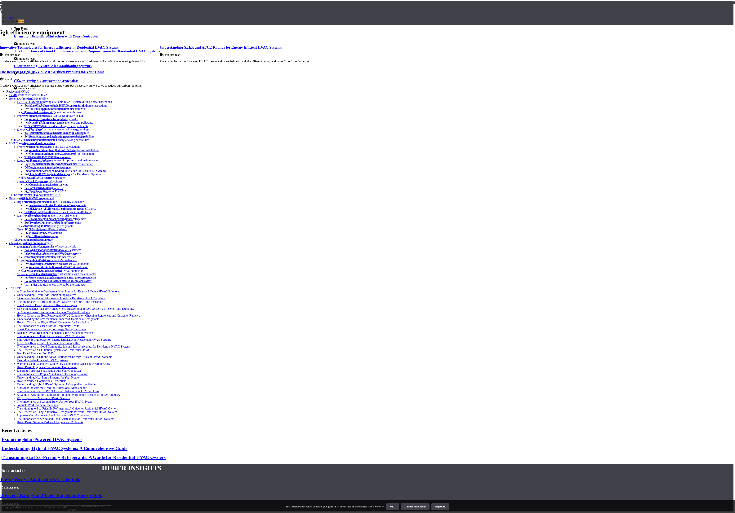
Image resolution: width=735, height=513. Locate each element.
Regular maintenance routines (35, 160)
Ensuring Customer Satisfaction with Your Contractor (49, 370)
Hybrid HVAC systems (38, 236)
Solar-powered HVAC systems (48, 229)
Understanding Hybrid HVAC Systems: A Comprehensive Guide (56, 384)
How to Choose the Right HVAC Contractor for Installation (53, 322)
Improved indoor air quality (33, 115)
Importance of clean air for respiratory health (56, 115)
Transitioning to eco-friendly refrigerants (48, 226)
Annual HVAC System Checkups (44, 177)
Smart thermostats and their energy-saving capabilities (56, 140)
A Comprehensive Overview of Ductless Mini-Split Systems (53, 312)
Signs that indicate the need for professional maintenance (63, 160)
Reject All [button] (440, 506)
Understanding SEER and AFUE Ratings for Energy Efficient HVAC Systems (221, 47)
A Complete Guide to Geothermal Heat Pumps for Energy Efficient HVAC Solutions (68, 291)
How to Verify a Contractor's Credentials (41, 381)
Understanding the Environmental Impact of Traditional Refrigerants (58, 319)
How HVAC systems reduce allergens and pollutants (56, 126)
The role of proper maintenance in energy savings (59, 129)
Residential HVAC (17, 91)
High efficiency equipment (33, 202)
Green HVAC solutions (31, 229)
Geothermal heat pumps (38, 239)
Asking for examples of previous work (52, 246)
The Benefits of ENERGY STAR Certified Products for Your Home (58, 391)
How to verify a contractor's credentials (53, 260)
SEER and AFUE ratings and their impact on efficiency (57, 212)
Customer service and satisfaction (37, 274)
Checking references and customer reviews (50, 257)
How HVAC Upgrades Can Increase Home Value (47, 367)
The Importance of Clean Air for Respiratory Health (48, 325)
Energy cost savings (29, 129)
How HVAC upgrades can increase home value (53, 109)
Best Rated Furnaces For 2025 (42, 195)
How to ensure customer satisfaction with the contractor (62, 274)
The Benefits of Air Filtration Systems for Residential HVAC (53, 350)
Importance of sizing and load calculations (54, 146)
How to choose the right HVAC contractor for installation (59, 153)
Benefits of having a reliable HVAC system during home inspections (70, 101)
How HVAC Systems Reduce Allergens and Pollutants (50, 422)
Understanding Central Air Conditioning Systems (46, 294)
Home (10, 17)
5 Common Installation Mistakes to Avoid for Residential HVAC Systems (61, 298)
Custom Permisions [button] (415, 506)
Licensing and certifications (33, 260)
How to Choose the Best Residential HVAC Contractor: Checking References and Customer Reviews (78, 315)
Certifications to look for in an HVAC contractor (53, 270)
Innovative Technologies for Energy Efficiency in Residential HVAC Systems (64, 339)
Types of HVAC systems (32, 181)
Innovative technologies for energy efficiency (56, 201)
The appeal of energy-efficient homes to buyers (52, 112)
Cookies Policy (376, 506)
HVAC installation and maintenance (31, 143)
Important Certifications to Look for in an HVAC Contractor (53, 415)
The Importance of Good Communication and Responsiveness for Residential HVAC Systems (74, 346)
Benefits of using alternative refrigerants (53, 215)
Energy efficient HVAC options (28, 198)
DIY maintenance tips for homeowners (47, 167)
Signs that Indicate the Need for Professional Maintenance (52, 387)
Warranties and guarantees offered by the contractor (55, 284)
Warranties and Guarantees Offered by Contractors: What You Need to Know (63, 363)
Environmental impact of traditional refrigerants (53, 222)
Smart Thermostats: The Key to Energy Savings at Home (51, 329)
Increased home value (30, 102)
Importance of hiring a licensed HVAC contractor (54, 267)
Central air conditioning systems (43, 188)
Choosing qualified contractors (27, 243)
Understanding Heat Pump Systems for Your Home (48, 377)
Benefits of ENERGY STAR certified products (52, 208)
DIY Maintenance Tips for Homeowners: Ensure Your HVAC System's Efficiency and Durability (75, 308)
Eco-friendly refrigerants (31, 215)
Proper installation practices (33, 146)
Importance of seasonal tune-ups (43, 171)
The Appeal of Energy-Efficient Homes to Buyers (47, 305)
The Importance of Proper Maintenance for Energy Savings (52, 374)
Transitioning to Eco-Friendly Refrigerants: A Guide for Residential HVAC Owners (67, 408)
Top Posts (15, 288)
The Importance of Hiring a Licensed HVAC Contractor (51, 336)
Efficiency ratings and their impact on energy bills (54, 136)
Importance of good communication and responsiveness (57, 281)
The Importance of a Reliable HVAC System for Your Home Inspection (60, 301)
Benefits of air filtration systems (43, 122)
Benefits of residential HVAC (32, 95)
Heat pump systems (36, 191)
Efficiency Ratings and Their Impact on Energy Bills (48, 343)
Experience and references (33, 246)
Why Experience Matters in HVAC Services (43, 398)
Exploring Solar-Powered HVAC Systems (42, 360)
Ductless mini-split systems (40, 184)
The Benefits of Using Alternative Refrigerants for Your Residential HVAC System (67, 412)
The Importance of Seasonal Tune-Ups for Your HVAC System (55, 401)
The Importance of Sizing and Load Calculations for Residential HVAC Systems (65, 418)
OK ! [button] (392, 506)
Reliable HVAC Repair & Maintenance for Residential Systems (67, 170)
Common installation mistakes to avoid (47, 157)
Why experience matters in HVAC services (50, 253)
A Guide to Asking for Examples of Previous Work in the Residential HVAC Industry (68, 394)
